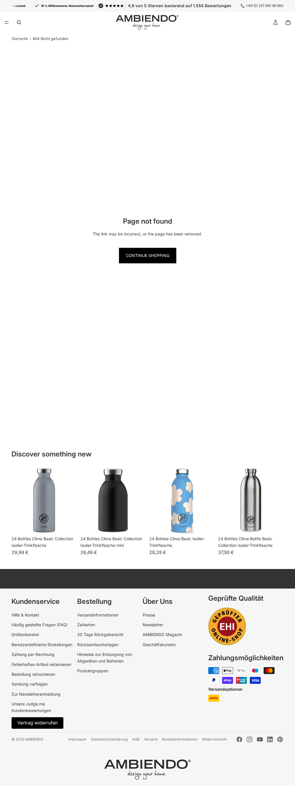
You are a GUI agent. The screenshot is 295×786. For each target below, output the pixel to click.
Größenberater (25, 634)
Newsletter (153, 624)
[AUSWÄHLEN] (68, 524)
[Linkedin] (269, 739)
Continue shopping (147, 255)
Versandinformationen (97, 614)
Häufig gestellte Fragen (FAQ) (40, 624)
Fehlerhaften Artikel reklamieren (41, 664)
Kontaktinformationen (179, 739)
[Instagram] (249, 739)
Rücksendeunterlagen (97, 644)
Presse (149, 614)
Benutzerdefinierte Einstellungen (42, 644)
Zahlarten (86, 624)
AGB (135, 739)
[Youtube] (259, 739)
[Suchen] (19, 22)
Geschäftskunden (159, 644)
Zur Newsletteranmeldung (36, 694)
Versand (150, 739)
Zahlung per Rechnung (33, 654)
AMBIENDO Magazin (162, 634)
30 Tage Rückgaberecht (100, 634)
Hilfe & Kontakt (25, 614)
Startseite (20, 38)
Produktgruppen (92, 670)
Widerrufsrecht (214, 739)
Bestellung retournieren (33, 674)
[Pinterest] (280, 739)
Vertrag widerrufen (37, 723)
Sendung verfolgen (30, 684)
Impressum (77, 739)
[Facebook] (239, 739)
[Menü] (6, 22)
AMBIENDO (34, 739)
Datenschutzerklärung (109, 739)
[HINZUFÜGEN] (274, 524)
